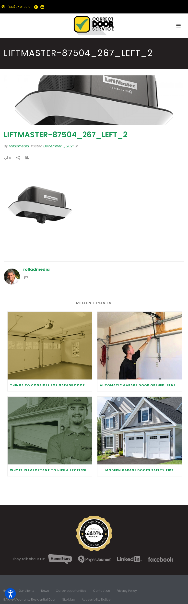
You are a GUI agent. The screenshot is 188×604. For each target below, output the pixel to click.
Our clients (26, 591)
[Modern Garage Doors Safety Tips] (139, 430)
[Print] (29, 157)
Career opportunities (71, 591)
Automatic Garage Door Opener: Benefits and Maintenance (141, 385)
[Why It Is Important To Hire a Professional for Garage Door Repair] (50, 430)
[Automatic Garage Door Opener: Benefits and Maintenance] (139, 345)
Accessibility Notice (96, 600)
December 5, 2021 (58, 146)
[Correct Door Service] (94, 24)
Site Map (68, 600)
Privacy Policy (127, 591)
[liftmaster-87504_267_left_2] (94, 100)
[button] (10, 593)
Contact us (101, 591)
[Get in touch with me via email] (26, 278)
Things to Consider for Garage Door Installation (51, 385)
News (45, 591)
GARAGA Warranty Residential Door (29, 600)
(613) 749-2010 (18, 6)
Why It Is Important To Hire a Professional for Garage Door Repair (51, 470)
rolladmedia (19, 146)
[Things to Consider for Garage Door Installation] (50, 345)
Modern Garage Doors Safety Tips (139, 470)
